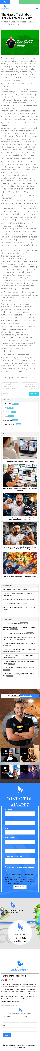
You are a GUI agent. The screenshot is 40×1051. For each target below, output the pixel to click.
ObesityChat (6, 412)
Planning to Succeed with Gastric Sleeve (15, 589)
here (15, 1005)
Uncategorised (7, 420)
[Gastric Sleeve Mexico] (5, 7)
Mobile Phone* (10, 837)
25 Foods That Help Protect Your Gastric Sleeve (20, 576)
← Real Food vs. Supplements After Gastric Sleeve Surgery (9, 386)
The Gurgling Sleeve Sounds (11, 623)
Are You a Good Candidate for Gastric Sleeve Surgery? (19, 599)
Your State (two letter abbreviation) (18, 847)
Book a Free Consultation (30, 1)
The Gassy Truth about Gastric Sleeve (14, 633)
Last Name (8, 819)
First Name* (9, 809)
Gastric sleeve (7, 404)
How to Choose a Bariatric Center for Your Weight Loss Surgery (20, 489)
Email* (7, 828)
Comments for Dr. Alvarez (14, 856)
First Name (6, 1016)
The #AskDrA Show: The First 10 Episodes (15, 603)
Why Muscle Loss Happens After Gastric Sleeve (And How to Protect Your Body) (20, 548)
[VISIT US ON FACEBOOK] (29, 755)
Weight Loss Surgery (9, 424)
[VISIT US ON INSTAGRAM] (10, 755)
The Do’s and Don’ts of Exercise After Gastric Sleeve (18, 667)
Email (5, 1026)
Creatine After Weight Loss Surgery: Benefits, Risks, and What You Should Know (20, 519)
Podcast (5, 416)
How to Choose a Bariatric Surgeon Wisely (20, 461)
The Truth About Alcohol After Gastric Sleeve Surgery (19, 643)
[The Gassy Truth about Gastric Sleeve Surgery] (20, 42)
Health (5, 408)
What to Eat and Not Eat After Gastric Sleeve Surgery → (30, 386)
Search (33, 394)
